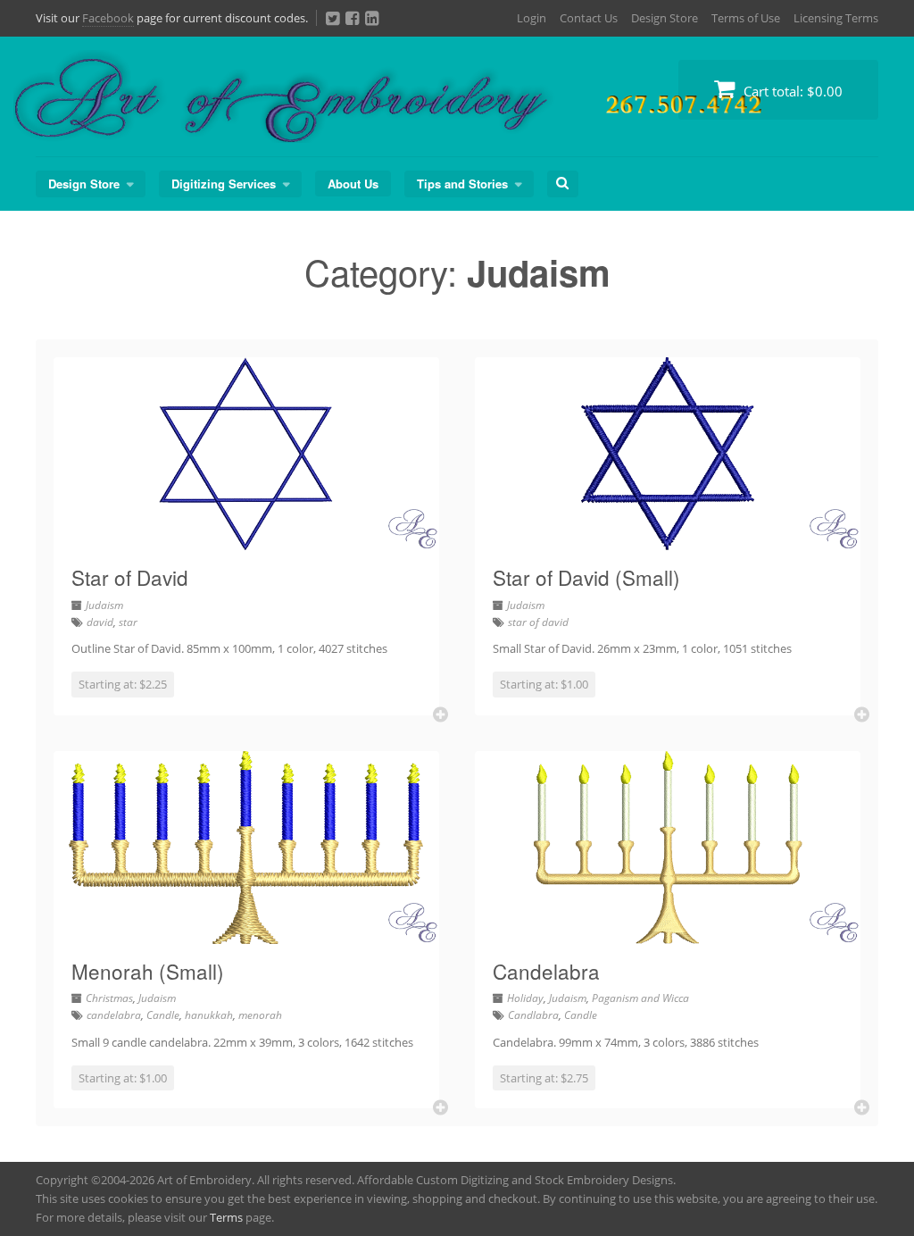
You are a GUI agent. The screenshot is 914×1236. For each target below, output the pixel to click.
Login (531, 18)
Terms (226, 1217)
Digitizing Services (223, 183)
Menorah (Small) (147, 970)
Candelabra (546, 970)
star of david (538, 622)
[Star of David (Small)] (667, 539)
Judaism (104, 605)
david (100, 622)
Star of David (129, 577)
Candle (162, 1015)
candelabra (114, 1015)
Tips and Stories (462, 183)
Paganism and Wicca (640, 998)
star (128, 622)
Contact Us (589, 18)
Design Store (664, 18)
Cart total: (791, 91)
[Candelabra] (667, 933)
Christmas (109, 998)
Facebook (108, 18)
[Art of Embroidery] (455, 121)
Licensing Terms (836, 18)
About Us (353, 183)
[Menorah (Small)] (246, 933)
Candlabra (533, 1015)
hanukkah (209, 1015)
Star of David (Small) (586, 577)
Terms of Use (745, 18)
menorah (260, 1015)
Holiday (525, 998)
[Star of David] (246, 539)
